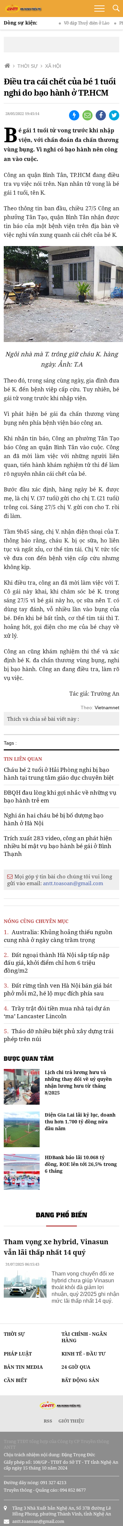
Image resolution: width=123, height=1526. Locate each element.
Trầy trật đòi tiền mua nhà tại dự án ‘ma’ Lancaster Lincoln (57, 1012)
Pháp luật (18, 1353)
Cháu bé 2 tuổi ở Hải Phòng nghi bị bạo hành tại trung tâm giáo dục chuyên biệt (59, 773)
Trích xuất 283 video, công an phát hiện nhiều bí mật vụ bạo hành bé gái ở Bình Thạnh (58, 846)
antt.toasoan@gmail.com (73, 883)
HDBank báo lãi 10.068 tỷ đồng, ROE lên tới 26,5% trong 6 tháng (81, 1164)
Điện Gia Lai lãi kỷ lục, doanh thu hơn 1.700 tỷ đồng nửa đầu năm (80, 1121)
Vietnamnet (107, 707)
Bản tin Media (23, 1367)
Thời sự (14, 1334)
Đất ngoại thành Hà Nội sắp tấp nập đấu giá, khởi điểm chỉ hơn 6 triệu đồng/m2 (56, 962)
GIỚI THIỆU (71, 1421)
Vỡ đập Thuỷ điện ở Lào (77, 23)
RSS (48, 1421)
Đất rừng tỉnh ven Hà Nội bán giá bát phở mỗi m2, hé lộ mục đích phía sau (58, 989)
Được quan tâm (29, 1058)
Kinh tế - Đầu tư (84, 1353)
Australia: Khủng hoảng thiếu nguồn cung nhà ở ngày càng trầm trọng (58, 936)
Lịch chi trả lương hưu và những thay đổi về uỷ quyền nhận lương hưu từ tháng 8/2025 (78, 1082)
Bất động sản (80, 1380)
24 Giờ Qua (76, 1367)
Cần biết (15, 1380)
